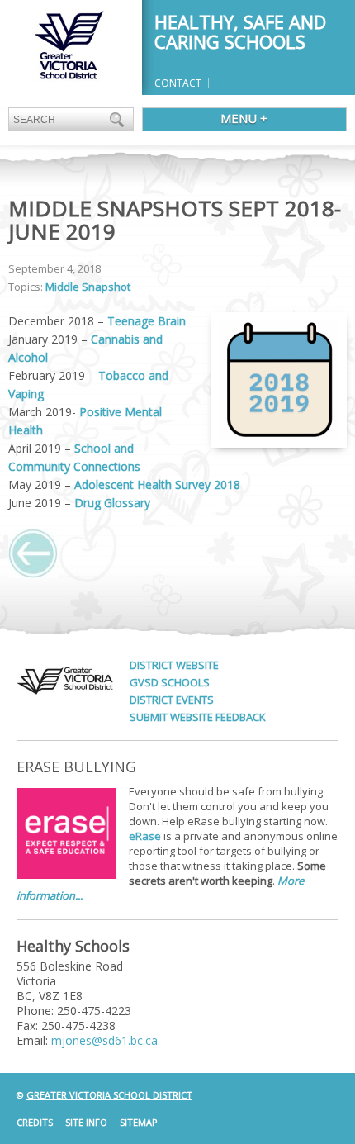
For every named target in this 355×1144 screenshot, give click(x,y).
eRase (145, 835)
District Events (172, 699)
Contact (177, 83)
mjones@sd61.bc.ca (104, 1040)
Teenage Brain (146, 321)
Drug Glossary (112, 502)
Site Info (86, 1122)
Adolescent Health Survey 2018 (157, 484)
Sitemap (139, 1122)
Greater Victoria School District (109, 1095)
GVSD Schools (170, 682)
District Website (174, 664)
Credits (35, 1122)
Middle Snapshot (87, 286)
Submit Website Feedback (198, 717)
